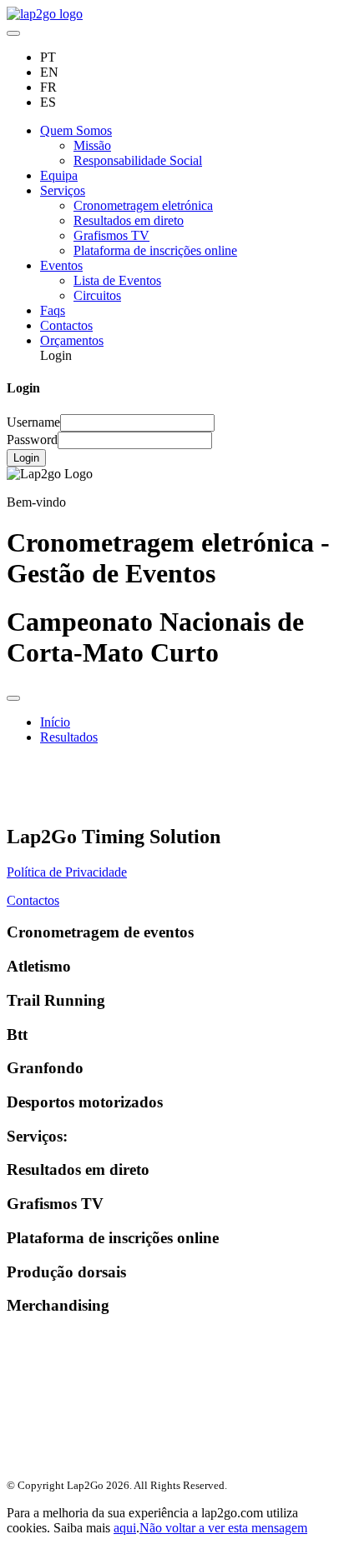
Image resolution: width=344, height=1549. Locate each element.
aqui (125, 1528)
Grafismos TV (111, 235)
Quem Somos (76, 130)
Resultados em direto (128, 220)
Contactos (66, 325)
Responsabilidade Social (137, 160)
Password (32, 439)
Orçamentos (72, 340)
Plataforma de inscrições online (155, 250)
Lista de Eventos (117, 280)
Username (33, 422)
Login (26, 458)
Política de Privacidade (67, 872)
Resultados (69, 737)
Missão (92, 145)
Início (55, 722)
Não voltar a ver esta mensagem (223, 1528)
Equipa (59, 175)
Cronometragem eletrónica (143, 205)
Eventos (61, 265)
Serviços (62, 190)
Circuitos (97, 295)
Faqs (52, 310)
